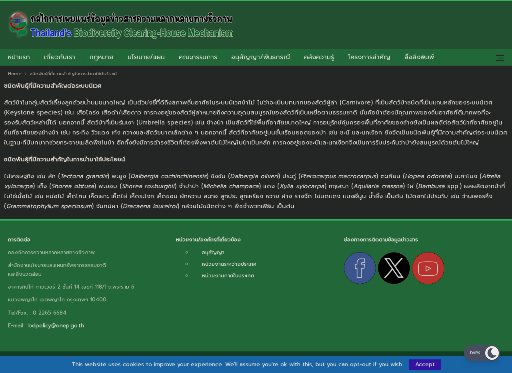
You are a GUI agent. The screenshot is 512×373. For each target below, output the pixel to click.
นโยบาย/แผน (146, 57)
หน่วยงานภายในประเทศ (228, 275)
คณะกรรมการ (198, 57)
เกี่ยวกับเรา (59, 57)
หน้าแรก (19, 57)
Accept (425, 364)
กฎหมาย (101, 57)
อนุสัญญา (213, 252)
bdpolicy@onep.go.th (56, 325)
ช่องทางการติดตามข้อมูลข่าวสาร (381, 239)
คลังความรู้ (319, 57)
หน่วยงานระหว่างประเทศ (229, 264)
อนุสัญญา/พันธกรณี (260, 57)
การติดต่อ (19, 239)
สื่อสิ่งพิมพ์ (419, 57)
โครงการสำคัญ (369, 57)
